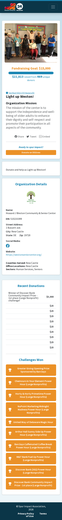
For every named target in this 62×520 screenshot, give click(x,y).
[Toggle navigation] (53, 7)
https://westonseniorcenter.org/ (24, 254)
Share (21, 136)
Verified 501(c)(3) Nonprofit (21, 93)
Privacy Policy (26, 513)
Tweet (33, 136)
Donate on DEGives (31, 152)
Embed (46, 136)
